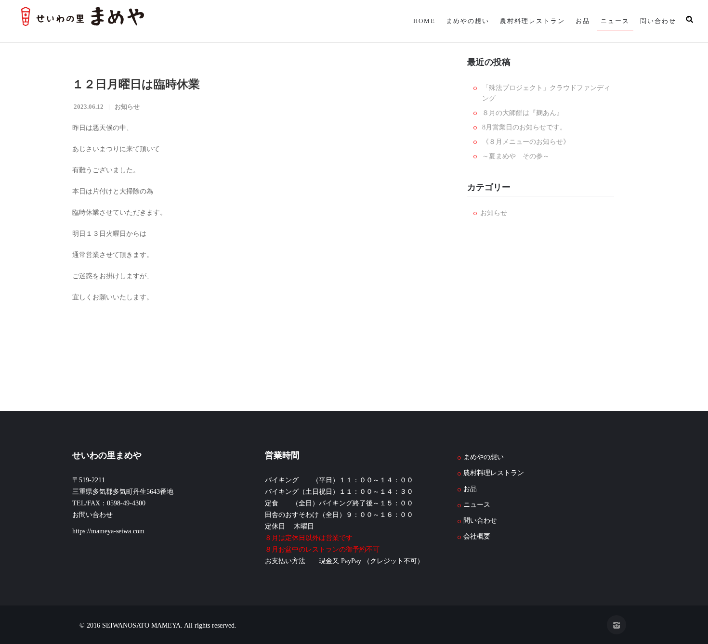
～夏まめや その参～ (516, 156)
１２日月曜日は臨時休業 (136, 84)
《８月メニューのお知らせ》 (526, 141)
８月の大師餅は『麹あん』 (522, 112)
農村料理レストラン (525, 21)
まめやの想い (459, 21)
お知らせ (127, 106)
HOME (414, 21)
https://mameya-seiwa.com (108, 531)
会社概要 (476, 536)
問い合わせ (657, 21)
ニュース (612, 21)
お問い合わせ (92, 514)
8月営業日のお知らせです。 (524, 127)
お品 (578, 21)
